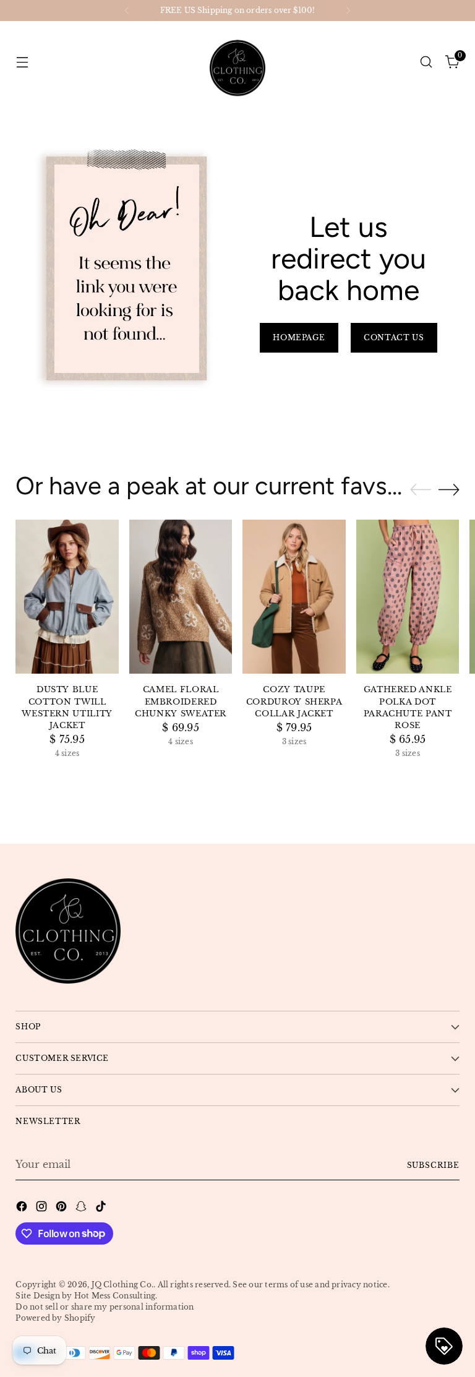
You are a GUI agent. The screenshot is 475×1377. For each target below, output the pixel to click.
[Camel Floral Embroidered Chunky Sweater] (181, 597)
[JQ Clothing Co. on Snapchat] (82, 1208)
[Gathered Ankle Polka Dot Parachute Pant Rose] (408, 597)
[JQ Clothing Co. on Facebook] (22, 1208)
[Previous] (126, 10)
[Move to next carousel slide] (449, 489)
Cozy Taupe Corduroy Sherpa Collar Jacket (294, 701)
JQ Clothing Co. (123, 1284)
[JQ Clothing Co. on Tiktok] (102, 1208)
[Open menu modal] (22, 61)
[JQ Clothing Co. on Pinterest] (62, 1208)
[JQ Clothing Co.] (237, 62)
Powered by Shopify (55, 1318)
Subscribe (433, 1165)
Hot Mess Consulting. (116, 1295)
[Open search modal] (426, 61)
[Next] (348, 10)
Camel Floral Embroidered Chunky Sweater (180, 701)
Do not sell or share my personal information (104, 1306)
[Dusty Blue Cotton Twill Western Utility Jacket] (67, 597)
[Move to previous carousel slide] (420, 489)
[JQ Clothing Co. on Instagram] (42, 1208)
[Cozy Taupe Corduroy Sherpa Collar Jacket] (294, 597)
